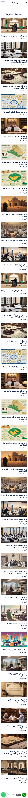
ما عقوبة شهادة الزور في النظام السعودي (17, 675)
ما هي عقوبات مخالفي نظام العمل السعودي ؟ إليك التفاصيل (16, 546)
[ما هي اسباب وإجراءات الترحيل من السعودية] (14, 587)
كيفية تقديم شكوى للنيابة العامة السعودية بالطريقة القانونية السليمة (15, 753)
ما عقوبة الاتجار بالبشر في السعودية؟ (15, 649)
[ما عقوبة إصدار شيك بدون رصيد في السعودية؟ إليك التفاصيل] (14, 50)
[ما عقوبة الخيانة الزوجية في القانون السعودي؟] (14, 715)
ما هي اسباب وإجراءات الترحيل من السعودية (16, 598)
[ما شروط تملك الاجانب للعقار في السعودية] (14, 613)
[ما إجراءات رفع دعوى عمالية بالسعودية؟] (14, 25)
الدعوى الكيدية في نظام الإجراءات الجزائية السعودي (16, 701)
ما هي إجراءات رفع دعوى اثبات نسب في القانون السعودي (15, 87)
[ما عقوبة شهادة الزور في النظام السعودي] (14, 663)
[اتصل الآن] (24, 795)
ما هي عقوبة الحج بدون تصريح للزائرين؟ (14, 240)
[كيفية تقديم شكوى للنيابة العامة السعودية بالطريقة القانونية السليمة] (14, 741)
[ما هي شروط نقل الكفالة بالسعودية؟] (14, 102)
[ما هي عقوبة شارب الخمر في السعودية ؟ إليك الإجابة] (14, 204)
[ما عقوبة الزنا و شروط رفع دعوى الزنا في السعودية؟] (14, 767)
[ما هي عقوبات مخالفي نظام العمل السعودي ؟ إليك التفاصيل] (14, 535)
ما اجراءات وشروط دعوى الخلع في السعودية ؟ (15, 137)
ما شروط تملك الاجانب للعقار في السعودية (16, 624)
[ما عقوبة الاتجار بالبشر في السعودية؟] (14, 639)
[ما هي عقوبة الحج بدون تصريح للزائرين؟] (14, 230)
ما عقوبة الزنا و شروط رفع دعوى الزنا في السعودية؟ (15, 779)
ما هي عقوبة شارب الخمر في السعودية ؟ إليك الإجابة (14, 215)
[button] (3, 794)
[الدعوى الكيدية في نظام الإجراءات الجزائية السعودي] (14, 689)
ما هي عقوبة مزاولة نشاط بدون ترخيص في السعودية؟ (14, 266)
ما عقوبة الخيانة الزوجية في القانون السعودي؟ (15, 727)
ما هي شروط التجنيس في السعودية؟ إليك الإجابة (15, 189)
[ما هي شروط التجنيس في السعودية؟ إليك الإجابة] (14, 178)
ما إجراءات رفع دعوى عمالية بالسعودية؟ (14, 36)
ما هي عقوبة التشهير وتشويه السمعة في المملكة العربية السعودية (15, 572)
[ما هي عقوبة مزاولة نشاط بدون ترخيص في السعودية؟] (14, 254)
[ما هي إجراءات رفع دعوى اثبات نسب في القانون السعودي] (14, 76)
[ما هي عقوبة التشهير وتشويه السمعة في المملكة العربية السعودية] (14, 561)
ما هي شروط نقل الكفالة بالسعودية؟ (15, 112)
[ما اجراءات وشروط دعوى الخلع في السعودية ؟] (14, 126)
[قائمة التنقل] (3, 2)
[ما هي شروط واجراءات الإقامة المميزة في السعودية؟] (14, 152)
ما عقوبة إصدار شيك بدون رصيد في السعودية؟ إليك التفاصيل (15, 61)
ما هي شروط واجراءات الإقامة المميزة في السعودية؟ (14, 163)
